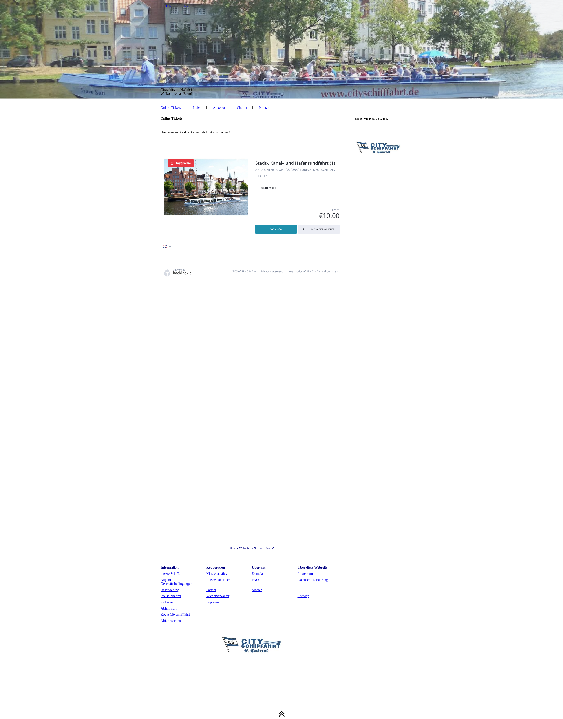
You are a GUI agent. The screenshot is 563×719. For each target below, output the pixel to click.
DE (168, 6)
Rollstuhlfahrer (171, 596)
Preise (197, 107)
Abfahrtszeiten (171, 621)
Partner (211, 590)
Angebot (219, 107)
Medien (257, 590)
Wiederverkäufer (217, 596)
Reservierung (170, 590)
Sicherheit (167, 602)
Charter (242, 107)
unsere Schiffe (170, 573)
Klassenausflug (216, 573)
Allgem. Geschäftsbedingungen (176, 582)
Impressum (305, 573)
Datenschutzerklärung (313, 580)
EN (186, 6)
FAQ (255, 580)
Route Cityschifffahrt (175, 614)
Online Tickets (171, 107)
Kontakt (264, 107)
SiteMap (303, 596)
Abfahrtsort (168, 608)
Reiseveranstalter (218, 580)
